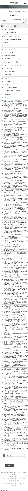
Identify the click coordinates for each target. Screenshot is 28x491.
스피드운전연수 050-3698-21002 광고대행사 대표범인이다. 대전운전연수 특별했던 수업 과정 (16, 138)
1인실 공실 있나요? (8, 68)
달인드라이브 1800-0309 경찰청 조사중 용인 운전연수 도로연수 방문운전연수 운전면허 (15, 315)
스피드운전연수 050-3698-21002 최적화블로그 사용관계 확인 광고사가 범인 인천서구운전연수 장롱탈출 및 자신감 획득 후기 (16, 365)
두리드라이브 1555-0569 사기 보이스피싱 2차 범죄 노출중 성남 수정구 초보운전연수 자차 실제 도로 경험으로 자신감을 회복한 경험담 (16, 352)
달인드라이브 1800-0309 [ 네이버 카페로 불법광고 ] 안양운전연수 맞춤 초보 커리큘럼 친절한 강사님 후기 (16, 377)
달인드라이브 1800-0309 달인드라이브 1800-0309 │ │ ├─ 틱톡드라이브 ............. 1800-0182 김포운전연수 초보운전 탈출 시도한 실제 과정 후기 (16, 392)
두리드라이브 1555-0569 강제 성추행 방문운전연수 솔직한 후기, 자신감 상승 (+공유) (15, 160)
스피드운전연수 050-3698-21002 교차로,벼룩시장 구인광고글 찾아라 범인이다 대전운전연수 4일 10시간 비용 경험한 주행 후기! (16, 227)
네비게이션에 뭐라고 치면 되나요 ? (11, 62)
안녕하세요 (6, 42)
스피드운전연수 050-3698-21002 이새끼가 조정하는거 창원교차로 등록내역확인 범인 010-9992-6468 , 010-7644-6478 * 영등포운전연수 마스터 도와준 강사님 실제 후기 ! (16, 288)
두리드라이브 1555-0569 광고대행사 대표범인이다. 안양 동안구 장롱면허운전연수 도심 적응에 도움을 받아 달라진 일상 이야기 (16, 232)
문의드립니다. (7, 94)
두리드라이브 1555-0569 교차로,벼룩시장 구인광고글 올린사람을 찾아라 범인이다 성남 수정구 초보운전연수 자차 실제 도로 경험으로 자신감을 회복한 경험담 (16, 414)
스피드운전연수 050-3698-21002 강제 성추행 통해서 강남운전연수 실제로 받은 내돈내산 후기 (16, 100)
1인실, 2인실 (7, 81)
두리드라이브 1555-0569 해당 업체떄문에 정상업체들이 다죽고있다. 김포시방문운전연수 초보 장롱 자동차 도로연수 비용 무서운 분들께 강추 (15, 361)
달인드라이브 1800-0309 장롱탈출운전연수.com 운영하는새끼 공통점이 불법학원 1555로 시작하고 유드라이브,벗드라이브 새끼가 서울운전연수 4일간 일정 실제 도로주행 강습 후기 (15, 319)
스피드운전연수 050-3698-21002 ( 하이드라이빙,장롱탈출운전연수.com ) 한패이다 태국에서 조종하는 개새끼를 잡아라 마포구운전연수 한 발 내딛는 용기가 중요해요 (16, 129)
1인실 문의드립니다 (9, 29)
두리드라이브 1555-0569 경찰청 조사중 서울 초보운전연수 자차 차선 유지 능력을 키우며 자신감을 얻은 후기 (16, 124)
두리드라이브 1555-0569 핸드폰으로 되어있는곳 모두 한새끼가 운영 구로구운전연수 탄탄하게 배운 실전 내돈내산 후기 (16, 242)
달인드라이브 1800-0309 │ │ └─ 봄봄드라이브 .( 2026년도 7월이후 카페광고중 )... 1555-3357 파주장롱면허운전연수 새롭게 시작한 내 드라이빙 (16, 444)
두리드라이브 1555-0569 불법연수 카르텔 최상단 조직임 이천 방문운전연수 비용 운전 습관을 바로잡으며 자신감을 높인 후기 (16, 186)
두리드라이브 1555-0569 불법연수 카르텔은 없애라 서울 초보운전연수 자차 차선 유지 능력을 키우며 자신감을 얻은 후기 (16, 284)
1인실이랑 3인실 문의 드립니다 (12, 36)
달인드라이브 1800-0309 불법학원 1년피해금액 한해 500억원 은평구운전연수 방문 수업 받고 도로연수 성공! (16, 373)
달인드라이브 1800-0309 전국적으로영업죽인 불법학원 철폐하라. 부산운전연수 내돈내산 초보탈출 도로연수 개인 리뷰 (16, 333)
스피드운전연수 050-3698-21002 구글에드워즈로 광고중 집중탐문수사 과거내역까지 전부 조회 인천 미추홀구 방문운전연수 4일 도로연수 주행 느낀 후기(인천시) (16, 105)
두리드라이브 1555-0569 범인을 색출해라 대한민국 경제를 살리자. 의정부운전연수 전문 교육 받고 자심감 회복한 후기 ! (16, 307)
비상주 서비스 (8, 75)
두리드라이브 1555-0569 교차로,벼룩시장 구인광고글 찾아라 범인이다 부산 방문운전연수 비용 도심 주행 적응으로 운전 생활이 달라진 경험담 (16, 419)
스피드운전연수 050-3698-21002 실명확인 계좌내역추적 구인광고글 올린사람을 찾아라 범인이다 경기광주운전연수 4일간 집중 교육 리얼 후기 (16, 279)
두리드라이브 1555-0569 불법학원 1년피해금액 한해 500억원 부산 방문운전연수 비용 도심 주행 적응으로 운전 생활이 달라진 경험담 (16, 134)
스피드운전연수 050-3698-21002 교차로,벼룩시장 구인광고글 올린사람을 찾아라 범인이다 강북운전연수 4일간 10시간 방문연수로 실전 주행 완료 (16, 208)
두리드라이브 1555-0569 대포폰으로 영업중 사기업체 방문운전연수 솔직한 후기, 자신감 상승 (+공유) (16, 195)
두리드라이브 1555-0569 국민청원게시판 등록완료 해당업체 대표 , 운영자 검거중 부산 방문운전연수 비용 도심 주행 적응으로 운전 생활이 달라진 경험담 (16, 151)
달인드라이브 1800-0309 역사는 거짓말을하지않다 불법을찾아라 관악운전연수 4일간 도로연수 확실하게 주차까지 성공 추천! (16, 439)
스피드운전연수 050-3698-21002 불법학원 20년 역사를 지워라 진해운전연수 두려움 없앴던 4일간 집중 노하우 (15, 173)
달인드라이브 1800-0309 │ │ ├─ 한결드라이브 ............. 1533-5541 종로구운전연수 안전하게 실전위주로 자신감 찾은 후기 (16, 263)
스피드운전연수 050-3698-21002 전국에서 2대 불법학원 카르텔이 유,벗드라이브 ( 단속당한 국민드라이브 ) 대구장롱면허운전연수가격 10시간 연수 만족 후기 (16, 217)
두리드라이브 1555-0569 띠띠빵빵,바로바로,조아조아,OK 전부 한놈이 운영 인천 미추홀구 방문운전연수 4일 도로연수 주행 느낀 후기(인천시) (15, 223)
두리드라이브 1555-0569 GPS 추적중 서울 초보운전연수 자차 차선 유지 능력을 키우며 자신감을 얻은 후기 (16, 213)
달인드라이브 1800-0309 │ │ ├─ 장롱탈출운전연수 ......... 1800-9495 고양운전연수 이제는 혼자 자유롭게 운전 (16, 448)
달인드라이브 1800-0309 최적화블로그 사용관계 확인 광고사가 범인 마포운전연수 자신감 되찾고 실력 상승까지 (16, 329)
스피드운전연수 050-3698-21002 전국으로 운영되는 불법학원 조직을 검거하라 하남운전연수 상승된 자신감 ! (16, 164)
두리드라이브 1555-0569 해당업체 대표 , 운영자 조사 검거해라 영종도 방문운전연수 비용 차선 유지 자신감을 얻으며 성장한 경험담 (16, 169)
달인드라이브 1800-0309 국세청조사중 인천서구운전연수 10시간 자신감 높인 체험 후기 (16, 245)
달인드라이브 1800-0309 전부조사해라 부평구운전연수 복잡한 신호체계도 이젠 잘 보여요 (16, 275)
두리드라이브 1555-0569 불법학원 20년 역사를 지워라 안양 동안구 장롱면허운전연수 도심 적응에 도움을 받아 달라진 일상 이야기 (16, 293)
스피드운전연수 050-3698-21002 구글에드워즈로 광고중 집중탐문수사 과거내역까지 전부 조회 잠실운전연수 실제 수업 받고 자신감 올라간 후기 (16, 182)
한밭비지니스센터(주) (14, 483)
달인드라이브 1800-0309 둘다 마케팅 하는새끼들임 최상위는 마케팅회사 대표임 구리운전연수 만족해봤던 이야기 (15, 254)
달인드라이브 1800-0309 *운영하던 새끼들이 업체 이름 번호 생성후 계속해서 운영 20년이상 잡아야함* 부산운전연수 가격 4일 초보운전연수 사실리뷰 (15, 267)
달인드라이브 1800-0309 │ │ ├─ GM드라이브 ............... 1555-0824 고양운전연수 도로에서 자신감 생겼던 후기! (15, 348)
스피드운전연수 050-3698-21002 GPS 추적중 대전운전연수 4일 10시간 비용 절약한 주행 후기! (16, 120)
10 (10, 458)
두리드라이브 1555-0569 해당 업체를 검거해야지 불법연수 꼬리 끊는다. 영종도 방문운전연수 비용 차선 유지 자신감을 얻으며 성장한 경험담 (16, 204)
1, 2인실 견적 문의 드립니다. (11, 87)
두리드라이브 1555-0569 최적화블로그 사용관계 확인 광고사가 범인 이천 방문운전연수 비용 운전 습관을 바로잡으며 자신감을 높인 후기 (16, 110)
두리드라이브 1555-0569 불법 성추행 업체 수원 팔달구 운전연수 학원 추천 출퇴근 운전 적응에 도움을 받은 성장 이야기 (15, 142)
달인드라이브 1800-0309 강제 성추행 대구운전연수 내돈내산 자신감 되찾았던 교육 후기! (15, 423)
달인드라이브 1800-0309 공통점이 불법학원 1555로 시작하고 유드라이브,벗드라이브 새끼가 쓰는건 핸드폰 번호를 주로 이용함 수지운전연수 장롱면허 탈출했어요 (16, 382)
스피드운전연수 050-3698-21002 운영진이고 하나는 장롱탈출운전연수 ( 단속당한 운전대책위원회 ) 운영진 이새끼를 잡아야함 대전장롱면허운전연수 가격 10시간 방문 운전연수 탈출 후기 (16, 236)
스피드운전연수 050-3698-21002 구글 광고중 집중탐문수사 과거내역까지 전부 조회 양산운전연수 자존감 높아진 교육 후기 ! (16, 200)
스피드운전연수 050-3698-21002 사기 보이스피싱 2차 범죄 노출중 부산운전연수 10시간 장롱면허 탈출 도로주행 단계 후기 (16, 191)
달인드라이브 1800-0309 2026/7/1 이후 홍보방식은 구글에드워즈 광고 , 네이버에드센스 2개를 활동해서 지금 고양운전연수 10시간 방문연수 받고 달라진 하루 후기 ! (16, 434)
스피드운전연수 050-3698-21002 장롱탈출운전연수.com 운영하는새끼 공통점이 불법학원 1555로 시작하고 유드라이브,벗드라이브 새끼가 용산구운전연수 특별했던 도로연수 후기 (16, 396)
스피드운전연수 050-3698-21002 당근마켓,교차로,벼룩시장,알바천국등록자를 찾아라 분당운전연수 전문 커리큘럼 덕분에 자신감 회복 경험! (16, 311)
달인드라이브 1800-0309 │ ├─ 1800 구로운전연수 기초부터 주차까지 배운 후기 (15, 337)
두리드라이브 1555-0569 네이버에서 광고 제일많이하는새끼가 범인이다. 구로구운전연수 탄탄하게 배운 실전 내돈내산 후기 (15, 302)
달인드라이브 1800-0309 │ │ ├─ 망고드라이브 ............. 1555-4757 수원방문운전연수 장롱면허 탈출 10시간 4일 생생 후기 (16, 402)
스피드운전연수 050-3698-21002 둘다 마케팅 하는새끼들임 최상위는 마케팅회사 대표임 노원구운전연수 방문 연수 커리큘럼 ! (16, 356)
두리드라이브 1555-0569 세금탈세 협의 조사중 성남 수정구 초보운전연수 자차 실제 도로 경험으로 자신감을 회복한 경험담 (16, 177)
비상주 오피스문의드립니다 (11, 55)
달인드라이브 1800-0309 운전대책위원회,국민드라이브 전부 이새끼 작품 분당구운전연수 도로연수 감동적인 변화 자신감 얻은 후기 (16, 387)
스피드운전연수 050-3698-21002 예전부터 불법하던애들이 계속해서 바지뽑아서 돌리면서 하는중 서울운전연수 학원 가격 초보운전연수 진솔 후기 (16, 298)
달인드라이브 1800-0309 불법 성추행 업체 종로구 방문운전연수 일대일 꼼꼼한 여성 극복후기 (15, 369)
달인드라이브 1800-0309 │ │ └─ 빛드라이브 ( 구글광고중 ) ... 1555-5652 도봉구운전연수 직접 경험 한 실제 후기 (16, 258)
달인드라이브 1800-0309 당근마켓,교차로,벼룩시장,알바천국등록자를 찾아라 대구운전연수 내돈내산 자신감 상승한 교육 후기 (15, 249)
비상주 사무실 (7, 49)
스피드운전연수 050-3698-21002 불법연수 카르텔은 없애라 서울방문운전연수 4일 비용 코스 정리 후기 (16, 156)
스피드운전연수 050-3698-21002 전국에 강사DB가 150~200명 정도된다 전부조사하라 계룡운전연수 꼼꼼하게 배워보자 (16, 147)
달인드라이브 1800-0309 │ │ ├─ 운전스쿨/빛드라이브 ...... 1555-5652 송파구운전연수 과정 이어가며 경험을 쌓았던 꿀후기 (15, 271)
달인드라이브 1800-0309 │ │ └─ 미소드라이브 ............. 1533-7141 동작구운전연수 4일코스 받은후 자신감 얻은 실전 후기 (16, 324)
